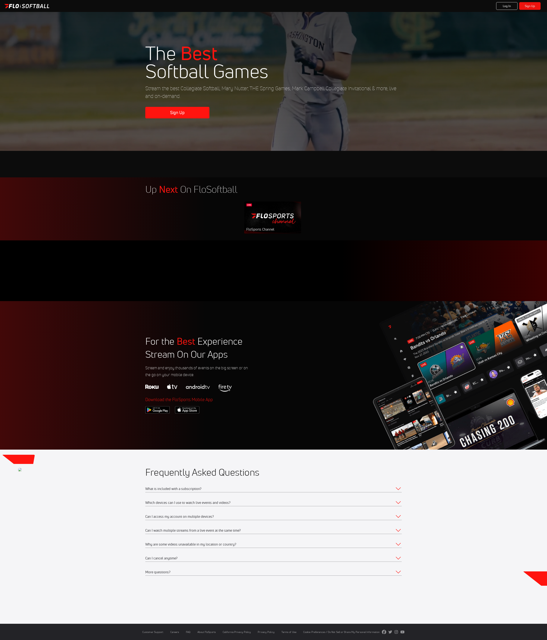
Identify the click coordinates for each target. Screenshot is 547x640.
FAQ (188, 632)
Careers (174, 632)
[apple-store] (187, 421)
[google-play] (157, 421)
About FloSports (206, 632)
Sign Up (530, 6)
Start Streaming (273, 222)
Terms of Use (288, 632)
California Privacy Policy (237, 632)
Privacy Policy (266, 632)
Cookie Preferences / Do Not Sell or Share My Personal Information (341, 632)
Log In (507, 6)
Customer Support (152, 632)
